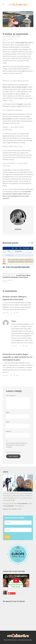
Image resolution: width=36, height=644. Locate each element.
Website (8, 431)
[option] (18, 264)
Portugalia (20, 104)
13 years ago (9, 39)
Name (8, 412)
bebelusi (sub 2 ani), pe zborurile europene (15, 87)
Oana (13, 321)
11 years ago (5, 375)
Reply (17, 312)
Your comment (10, 395)
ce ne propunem (8, 506)
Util (4, 31)
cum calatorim (22, 503)
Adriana (4, 39)
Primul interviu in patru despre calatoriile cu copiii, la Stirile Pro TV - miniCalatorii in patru (18, 357)
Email (8, 422)
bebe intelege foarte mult (23, 42)
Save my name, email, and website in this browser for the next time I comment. (16, 445)
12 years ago (9, 280)
